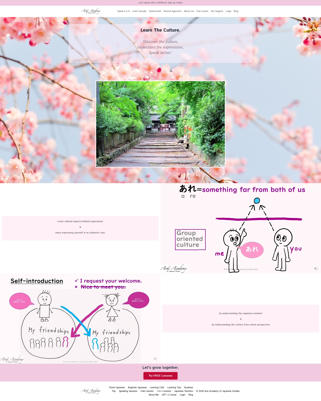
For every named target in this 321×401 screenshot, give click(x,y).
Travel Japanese (117, 387)
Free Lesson (202, 11)
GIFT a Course (169, 394)
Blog (236, 11)
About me (189, 11)
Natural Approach (172, 11)
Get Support (217, 11)
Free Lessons (147, 391)
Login (228, 11)
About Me (154, 394)
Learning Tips (174, 387)
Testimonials (155, 11)
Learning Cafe (157, 387)
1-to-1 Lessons (164, 391)
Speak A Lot (123, 11)
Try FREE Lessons (160, 376)
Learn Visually (139, 11)
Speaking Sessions (128, 391)
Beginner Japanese (137, 387)
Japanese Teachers (183, 391)
